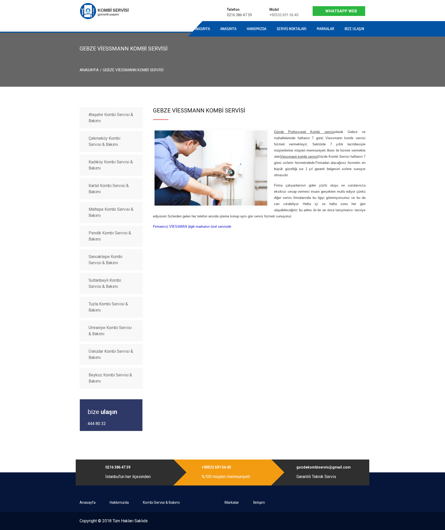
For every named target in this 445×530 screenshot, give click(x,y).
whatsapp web (341, 11)
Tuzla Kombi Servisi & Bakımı (108, 307)
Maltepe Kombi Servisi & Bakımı (111, 212)
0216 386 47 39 (239, 15)
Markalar (325, 28)
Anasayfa (149, 28)
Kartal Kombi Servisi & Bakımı (109, 188)
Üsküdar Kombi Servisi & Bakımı (111, 354)
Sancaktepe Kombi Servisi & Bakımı (105, 259)
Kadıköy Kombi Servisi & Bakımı (111, 165)
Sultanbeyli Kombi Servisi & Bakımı (105, 283)
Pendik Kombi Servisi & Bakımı (110, 236)
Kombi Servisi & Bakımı (161, 502)
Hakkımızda (256, 28)
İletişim (259, 502)
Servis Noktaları (291, 28)
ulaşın (102, 412)
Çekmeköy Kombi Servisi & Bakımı (104, 141)
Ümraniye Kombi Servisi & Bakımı (110, 330)
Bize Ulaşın (354, 28)
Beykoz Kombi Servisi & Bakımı (110, 378)
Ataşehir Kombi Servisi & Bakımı (111, 117)
